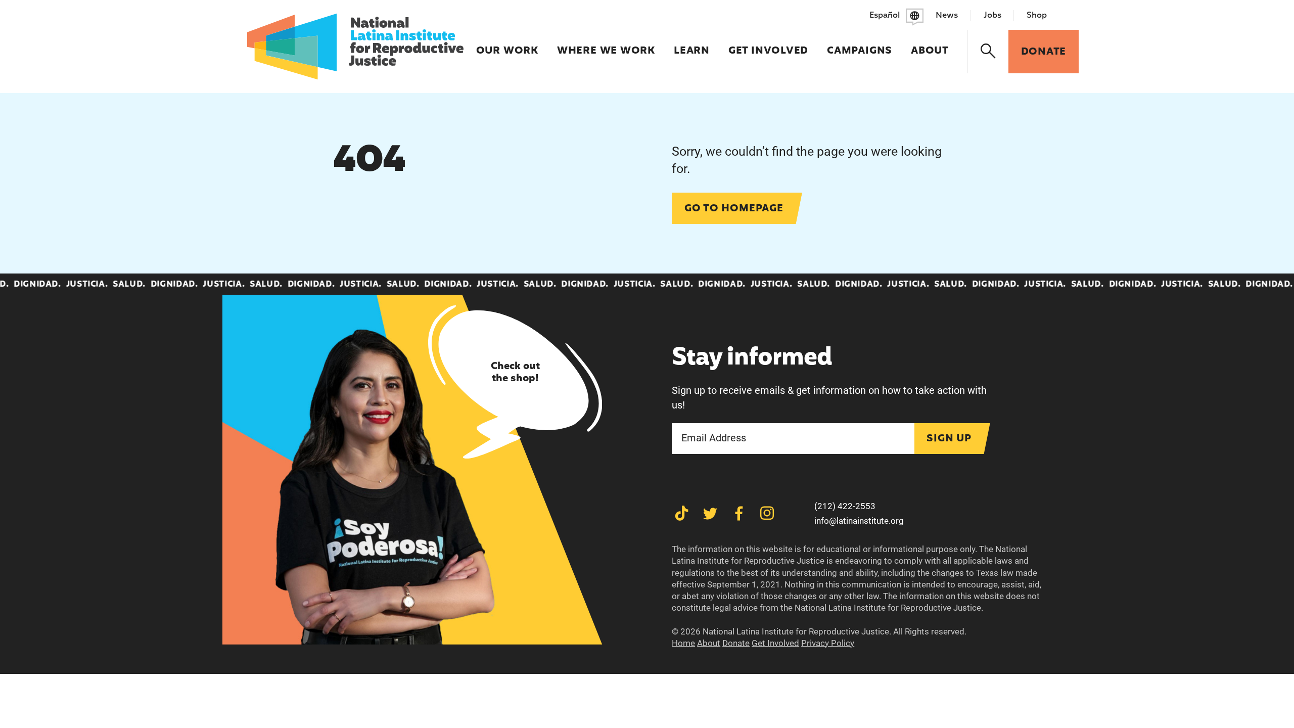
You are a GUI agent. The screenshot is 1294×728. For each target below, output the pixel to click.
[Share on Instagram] (767, 513)
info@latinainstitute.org (859, 521)
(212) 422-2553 (844, 506)
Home (683, 643)
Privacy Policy (827, 643)
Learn (692, 44)
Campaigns (859, 44)
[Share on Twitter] (710, 513)
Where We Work (606, 44)
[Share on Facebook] (739, 513)
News (947, 15)
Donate (736, 643)
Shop (1037, 15)
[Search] (988, 51)
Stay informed (752, 358)
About (930, 44)
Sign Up (949, 439)
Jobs (992, 15)
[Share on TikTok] (681, 513)
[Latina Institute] (355, 46)
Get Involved (768, 44)
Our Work (507, 44)
